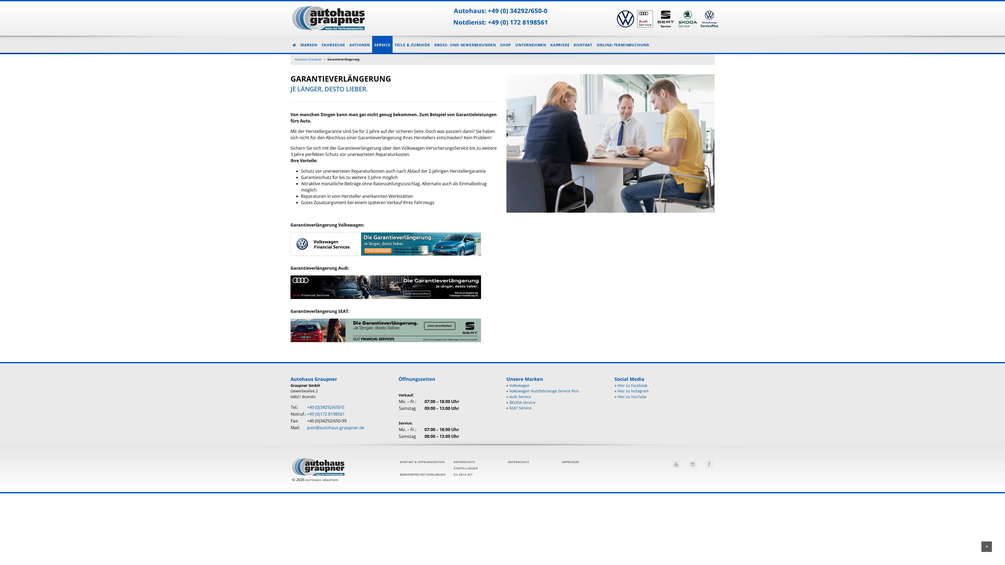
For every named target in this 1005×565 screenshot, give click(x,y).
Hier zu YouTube (631, 396)
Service (382, 45)
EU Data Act (463, 474)
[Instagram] (693, 464)
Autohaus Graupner (308, 59)
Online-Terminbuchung (623, 45)
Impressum (570, 462)
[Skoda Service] (687, 11)
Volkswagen (519, 385)
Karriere (560, 45)
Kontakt (583, 45)
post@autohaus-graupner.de (335, 428)
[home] (326, 16)
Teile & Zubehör (412, 45)
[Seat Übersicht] (665, 11)
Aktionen (359, 45)
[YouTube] (676, 464)
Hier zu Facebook (632, 385)
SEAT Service (520, 407)
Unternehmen (530, 45)
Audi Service (520, 396)
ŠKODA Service (522, 402)
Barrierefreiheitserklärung (423, 474)
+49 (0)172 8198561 (326, 414)
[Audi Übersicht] (644, 11)
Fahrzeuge (333, 45)
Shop (505, 45)
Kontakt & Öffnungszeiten (422, 462)
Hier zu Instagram (633, 390)
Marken (308, 45)
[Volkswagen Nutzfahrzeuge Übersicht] (708, 11)
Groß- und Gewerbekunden (465, 45)
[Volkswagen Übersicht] (625, 11)
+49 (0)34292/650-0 (325, 407)
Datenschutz (518, 462)
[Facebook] (709, 464)
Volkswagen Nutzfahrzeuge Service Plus (544, 390)
